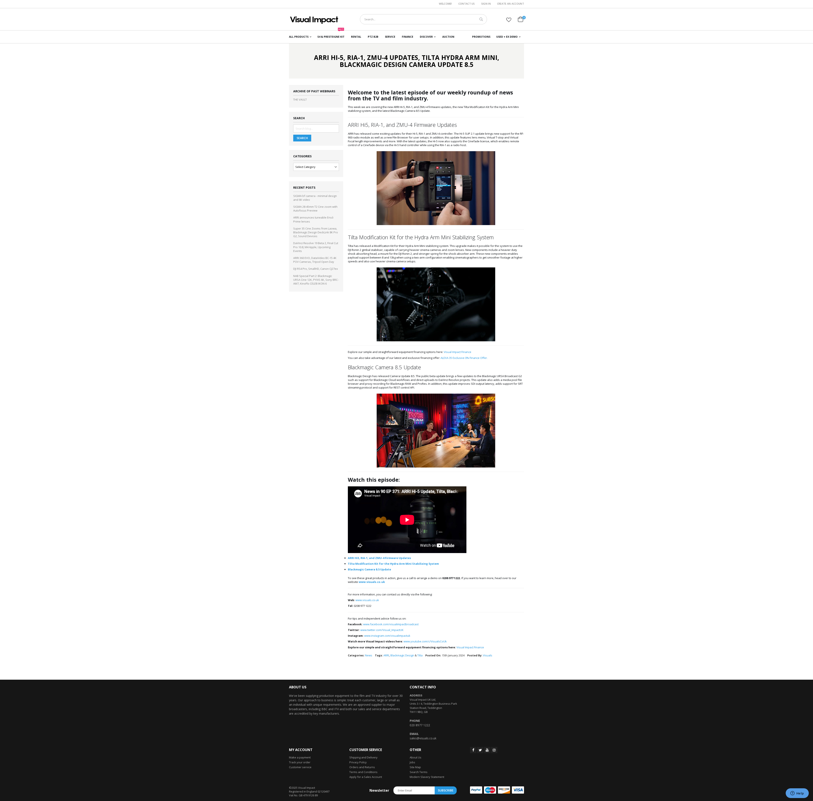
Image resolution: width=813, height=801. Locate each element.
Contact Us (466, 4)
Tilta (420, 655)
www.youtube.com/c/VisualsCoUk (425, 641)
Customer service (300, 767)
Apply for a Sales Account (365, 777)
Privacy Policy (358, 762)
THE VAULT (300, 99)
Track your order (299, 762)
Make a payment (300, 757)
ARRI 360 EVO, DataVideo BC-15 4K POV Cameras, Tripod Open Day (314, 260)
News (368, 655)
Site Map (415, 767)
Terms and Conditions (363, 772)
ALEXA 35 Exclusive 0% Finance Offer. (464, 358)
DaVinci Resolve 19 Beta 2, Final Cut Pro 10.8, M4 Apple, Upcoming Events (315, 247)
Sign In (486, 4)
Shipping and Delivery (363, 757)
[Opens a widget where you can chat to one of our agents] (797, 793)
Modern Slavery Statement (427, 777)
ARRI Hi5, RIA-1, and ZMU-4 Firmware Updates (379, 558)
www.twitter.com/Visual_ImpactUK (382, 630)
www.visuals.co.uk (367, 600)
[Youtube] (487, 750)
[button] (508, 19)
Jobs (412, 762)
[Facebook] (473, 750)
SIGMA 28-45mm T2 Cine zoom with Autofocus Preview (315, 208)
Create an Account (510, 4)
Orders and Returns (362, 767)
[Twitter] (480, 750)
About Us (415, 757)
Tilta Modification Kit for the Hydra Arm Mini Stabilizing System (393, 564)
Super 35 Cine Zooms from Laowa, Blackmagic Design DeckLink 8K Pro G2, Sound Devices (315, 232)
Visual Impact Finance (457, 352)
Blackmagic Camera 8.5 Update (369, 569)
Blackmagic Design (402, 655)
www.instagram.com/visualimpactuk (387, 636)
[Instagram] (494, 750)
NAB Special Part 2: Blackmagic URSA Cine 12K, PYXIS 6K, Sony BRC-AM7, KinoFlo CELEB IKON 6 (316, 279)
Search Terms (418, 772)
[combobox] (423, 19)
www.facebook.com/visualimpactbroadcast (391, 624)
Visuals (487, 655)
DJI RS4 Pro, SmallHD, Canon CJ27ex (315, 269)
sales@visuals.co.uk (423, 738)
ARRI (386, 655)
